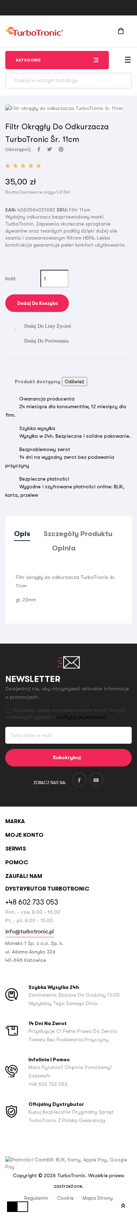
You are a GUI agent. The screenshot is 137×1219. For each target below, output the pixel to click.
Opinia (64, 548)
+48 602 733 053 (31, 902)
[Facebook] (79, 780)
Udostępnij (38, 149)
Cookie (65, 1198)
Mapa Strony (98, 1198)
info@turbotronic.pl (29, 931)
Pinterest (61, 149)
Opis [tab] (22, 534)
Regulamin (36, 1198)
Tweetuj (49, 149)
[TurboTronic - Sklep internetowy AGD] (34, 31)
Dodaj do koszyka (37, 303)
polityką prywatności (82, 717)
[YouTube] (96, 780)
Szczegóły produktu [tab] (78, 534)
